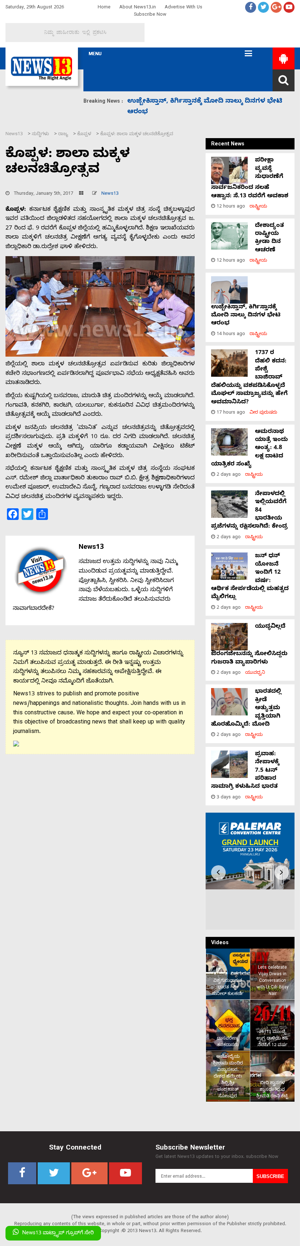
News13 (110, 194)
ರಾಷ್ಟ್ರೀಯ (258, 207)
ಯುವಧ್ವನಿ (255, 673)
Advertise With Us (183, 8)
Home (104, 8)
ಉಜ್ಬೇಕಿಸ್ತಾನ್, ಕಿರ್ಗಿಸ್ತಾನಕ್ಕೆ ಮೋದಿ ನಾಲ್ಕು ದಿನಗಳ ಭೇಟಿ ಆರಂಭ (246, 316)
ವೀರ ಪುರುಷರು (263, 413)
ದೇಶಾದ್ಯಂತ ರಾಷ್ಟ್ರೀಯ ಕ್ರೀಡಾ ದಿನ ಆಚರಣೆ (269, 238)
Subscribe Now (150, 15)
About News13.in (137, 8)
